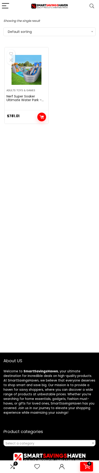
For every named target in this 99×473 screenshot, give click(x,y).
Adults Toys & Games (20, 90)
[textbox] (49, 443)
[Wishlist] (37, 467)
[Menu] (5, 6)
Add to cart (41, 117)
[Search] (91, 6)
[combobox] (49, 443)
